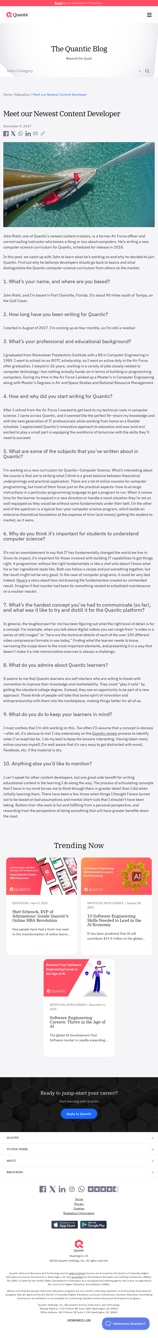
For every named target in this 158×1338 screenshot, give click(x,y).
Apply (59, 3)
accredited (77, 1276)
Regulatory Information (78, 1213)
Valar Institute (77, 1273)
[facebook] (5, 133)
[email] (35, 133)
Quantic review (104, 733)
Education (22, 94)
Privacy (79, 1204)
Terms (79, 1199)
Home (7, 94)
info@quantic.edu (79, 1320)
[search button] (146, 71)
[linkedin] (28, 133)
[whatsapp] (20, 133)
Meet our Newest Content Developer (60, 94)
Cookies (79, 1208)
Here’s (21, 580)
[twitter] (13, 133)
